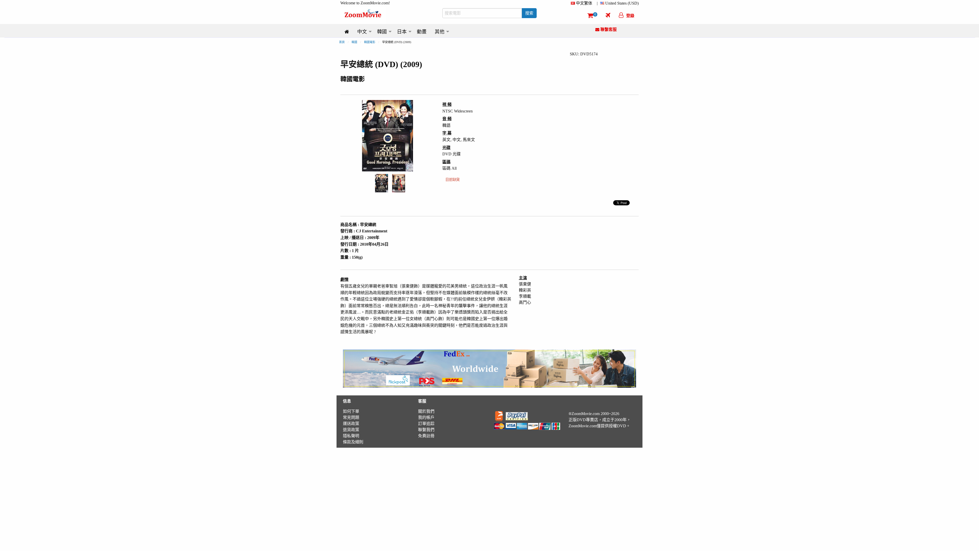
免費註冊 (426, 436)
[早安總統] (381, 183)
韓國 (354, 42)
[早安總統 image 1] (381, 183)
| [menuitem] (597, 3)
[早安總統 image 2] (398, 183)
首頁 (342, 42)
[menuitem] (582, 3)
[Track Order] (607, 15)
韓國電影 (369, 42)
